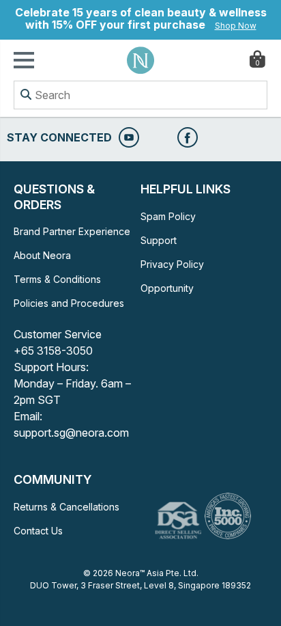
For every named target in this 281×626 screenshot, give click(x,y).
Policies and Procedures (69, 303)
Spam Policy (168, 216)
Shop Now (235, 26)
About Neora (42, 255)
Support (158, 240)
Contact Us (38, 530)
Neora (140, 60)
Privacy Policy (172, 264)
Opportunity (167, 288)
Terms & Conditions (57, 279)
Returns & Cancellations (66, 507)
